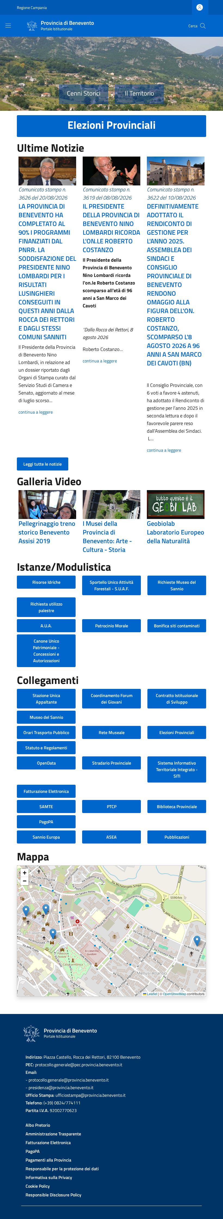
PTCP (111, 806)
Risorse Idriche (46, 582)
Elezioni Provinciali (176, 732)
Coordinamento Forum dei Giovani (111, 698)
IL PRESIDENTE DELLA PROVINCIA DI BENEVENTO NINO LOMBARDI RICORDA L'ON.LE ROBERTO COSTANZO (111, 228)
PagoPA (46, 821)
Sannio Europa (46, 837)
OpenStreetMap (174, 993)
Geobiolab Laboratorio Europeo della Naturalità (175, 532)
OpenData (46, 763)
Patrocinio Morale (111, 625)
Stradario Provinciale (111, 763)
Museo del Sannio (46, 717)
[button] (26, 911)
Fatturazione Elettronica (46, 791)
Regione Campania (32, 7)
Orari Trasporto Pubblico (46, 732)
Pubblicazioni (177, 837)
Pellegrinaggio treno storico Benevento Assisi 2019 (46, 532)
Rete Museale (112, 732)
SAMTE (46, 806)
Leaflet (151, 993)
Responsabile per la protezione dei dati (62, 1168)
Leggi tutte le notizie (42, 464)
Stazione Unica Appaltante (46, 698)
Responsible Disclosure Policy (53, 1194)
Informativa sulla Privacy (49, 1177)
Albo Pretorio (38, 1125)
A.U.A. (46, 625)
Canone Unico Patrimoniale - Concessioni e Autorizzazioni (46, 651)
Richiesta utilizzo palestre (46, 607)
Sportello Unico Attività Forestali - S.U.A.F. (111, 585)
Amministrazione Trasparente (53, 1134)
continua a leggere (35, 412)
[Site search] (203, 26)
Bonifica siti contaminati (177, 625)
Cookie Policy (38, 1186)
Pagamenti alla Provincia (48, 1160)
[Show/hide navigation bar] (8, 25)
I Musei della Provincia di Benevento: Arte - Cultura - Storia (107, 536)
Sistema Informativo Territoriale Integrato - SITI (177, 769)
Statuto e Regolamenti (46, 747)
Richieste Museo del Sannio (177, 585)
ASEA (111, 837)
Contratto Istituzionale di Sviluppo (177, 698)
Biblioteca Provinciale (177, 806)
